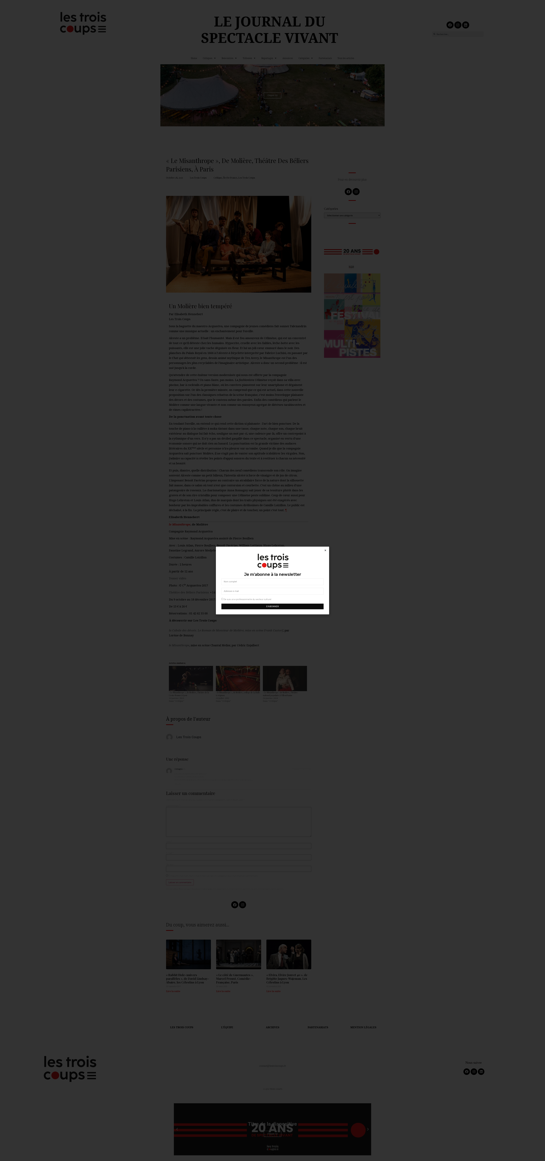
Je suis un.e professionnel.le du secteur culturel (247, 599)
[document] (272, 580)
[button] (325, 550)
